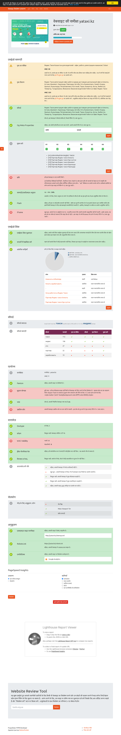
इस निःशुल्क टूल (59, 75)
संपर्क (41, 9)
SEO (65, 585)
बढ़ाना (108, 136)
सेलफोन (12, 581)
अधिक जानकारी (74, 4)
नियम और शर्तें (87, 730)
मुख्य (29, 9)
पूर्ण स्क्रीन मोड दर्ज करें (60, 602)
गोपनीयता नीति (88, 728)
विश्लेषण (11, 597)
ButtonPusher (24, 730)
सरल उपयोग (67, 581)
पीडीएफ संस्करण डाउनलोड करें (63, 41)
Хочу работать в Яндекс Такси (56, 293)
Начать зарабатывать (53, 284)
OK (112, 3)
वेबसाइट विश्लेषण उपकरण (16, 9)
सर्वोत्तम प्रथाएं (68, 583)
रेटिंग (33, 9)
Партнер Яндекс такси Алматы (57, 297)
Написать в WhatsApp (53, 279)
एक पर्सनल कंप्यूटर (15, 579)
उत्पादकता (66, 579)
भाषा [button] (109, 9)
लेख (37, 9)
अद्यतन (63, 30)
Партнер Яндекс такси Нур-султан (58, 302)
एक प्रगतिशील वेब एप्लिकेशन (71, 588)
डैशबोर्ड (46, 9)
